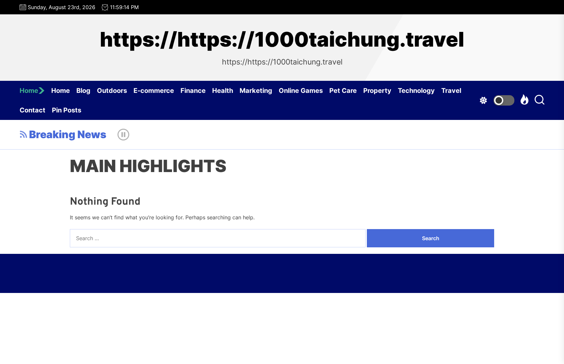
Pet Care (343, 91)
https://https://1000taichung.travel (282, 39)
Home (29, 91)
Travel (451, 91)
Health (222, 91)
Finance (193, 91)
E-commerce (153, 91)
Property (377, 91)
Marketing (256, 91)
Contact (32, 110)
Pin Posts (66, 110)
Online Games (301, 91)
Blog (83, 91)
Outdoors (112, 91)
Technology (416, 91)
